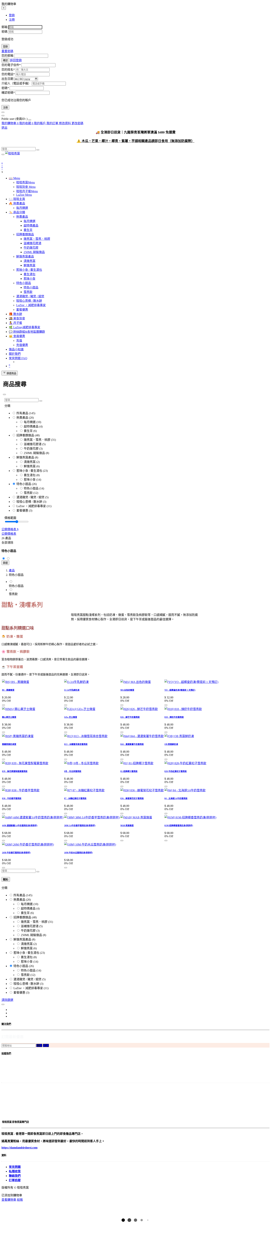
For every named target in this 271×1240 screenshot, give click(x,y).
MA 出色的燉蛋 (127, 690)
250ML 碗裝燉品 (34, 453)
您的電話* (8, 74)
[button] (3, 705)
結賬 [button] (20, 1199)
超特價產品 (31, 426)
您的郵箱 (7, 55)
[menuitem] (14, 118)
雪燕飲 (28, 492)
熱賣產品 (22, 417)
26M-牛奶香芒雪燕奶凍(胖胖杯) (16, 852)
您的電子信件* (11, 65)
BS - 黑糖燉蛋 (8, 690)
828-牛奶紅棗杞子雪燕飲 (175, 771)
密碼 (4, 31)
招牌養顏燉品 (25, 435)
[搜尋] (37, 149)
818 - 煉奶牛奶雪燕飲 (174, 717)
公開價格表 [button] (9, 529)
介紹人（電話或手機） (16, 83)
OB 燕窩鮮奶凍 (171, 744)
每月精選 (30, 422)
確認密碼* (8, 92)
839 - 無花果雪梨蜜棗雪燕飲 (14, 771)
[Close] (4, 394)
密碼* (5, 88)
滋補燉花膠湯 (32, 444)
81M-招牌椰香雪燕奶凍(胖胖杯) (178, 825)
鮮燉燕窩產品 (25, 457)
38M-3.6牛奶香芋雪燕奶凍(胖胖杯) (79, 825)
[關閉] (2, 112)
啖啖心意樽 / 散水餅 (29, 501)
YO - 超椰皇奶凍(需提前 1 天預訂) (179, 690)
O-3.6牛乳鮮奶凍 (71, 690)
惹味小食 (30, 479)
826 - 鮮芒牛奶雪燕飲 (130, 717)
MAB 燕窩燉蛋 (127, 825)
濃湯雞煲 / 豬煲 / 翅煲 (30, 497)
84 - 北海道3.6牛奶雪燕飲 (175, 798)
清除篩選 (7, 999)
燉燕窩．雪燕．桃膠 (37, 439)
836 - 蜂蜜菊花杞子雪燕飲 (132, 798)
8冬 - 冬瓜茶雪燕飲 (72, 771)
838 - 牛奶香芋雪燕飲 (11, 798)
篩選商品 (11, 373)
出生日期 (7, 78)
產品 (12, 570)
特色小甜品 (23, 484)
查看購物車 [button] (8, 1199)
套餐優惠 (22, 510)
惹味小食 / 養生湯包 (29, 470)
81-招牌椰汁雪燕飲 (129, 771)
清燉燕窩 (30, 461)
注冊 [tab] (12, 19)
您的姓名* (8, 69)
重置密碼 (7, 51)
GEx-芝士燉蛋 (70, 717)
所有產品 (22, 413)
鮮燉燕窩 (30, 466)
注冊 (5, 107)
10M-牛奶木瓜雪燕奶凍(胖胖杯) (78, 852)
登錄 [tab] (12, 15)
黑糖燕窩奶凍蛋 (9, 744)
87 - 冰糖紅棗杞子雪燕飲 (75, 798)
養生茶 (28, 430)
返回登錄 (16, 60)
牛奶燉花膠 (31, 448)
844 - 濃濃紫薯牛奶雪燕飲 (132, 744)
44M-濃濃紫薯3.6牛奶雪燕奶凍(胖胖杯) (19, 825)
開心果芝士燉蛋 (9, 717)
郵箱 (4, 27)
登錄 (5, 46)
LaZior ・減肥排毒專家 (31, 506)
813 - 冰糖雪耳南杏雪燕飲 (76, 744)
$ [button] (17, 529)
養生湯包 (30, 475)
